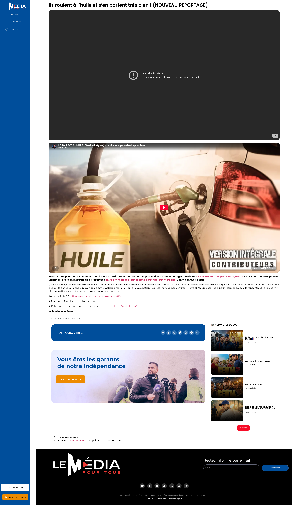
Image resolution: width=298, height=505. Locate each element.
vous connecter (76, 440)
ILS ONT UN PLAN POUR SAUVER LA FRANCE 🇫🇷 (259, 338)
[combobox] (15, 29)
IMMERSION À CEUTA (253, 385)
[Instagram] (174, 332)
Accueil (14, 15)
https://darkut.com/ (125, 306)
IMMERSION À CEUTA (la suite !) (257, 361)
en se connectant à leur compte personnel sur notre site (141, 279)
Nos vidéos (16, 21)
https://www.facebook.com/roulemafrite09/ (96, 296)
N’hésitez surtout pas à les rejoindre (220, 276)
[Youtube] (163, 332)
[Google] (185, 332)
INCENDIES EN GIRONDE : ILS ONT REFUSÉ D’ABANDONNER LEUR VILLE (260, 408)
